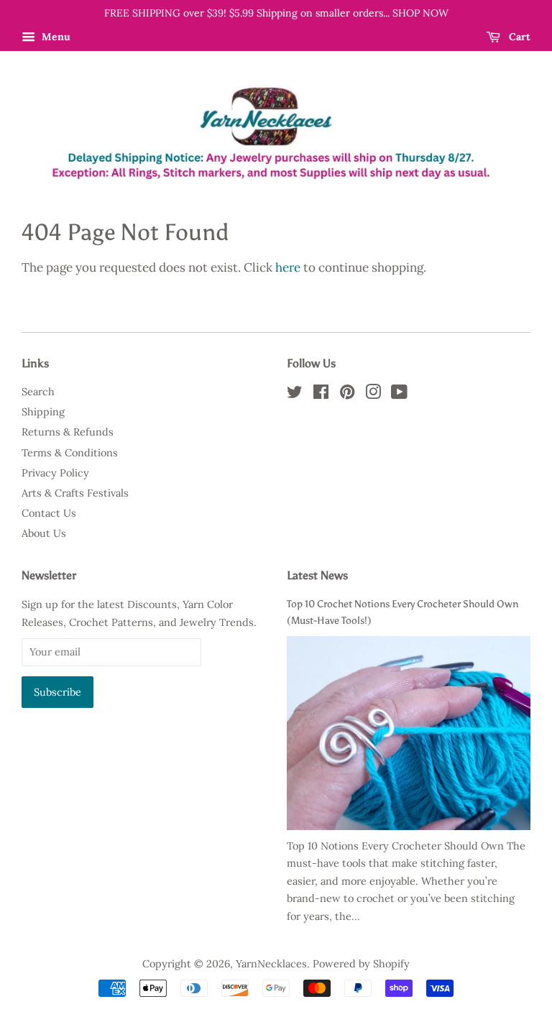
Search (38, 391)
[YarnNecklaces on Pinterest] (347, 394)
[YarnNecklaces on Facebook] (321, 394)
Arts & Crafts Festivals (75, 493)
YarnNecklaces (271, 963)
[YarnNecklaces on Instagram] (373, 394)
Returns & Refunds (68, 431)
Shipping (43, 411)
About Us (44, 533)
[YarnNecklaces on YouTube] (399, 394)
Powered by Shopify (361, 963)
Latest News (317, 575)
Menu (54, 36)
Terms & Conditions (70, 452)
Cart (518, 36)
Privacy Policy (55, 472)
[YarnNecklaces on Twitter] (295, 394)
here (287, 267)
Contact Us (49, 513)
